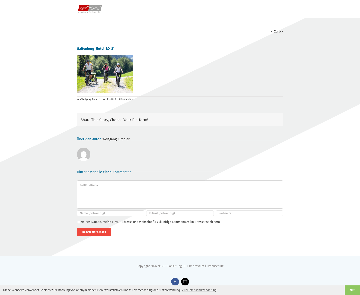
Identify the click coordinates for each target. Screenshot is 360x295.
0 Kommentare (126, 99)
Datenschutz (215, 266)
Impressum (196, 266)
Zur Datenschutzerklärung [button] (199, 290)
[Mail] (185, 282)
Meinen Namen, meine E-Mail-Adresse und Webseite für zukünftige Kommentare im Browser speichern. (150, 222)
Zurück (278, 31)
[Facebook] (175, 282)
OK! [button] (352, 290)
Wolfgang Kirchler (90, 99)
